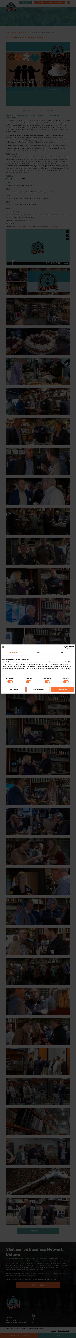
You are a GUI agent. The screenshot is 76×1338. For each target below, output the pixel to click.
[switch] (28, 681)
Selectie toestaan (38, 689)
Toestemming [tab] (13, 652)
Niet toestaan (14, 689)
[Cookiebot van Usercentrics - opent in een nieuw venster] (66, 647)
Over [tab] (62, 652)
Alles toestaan (62, 689)
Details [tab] (38, 652)
